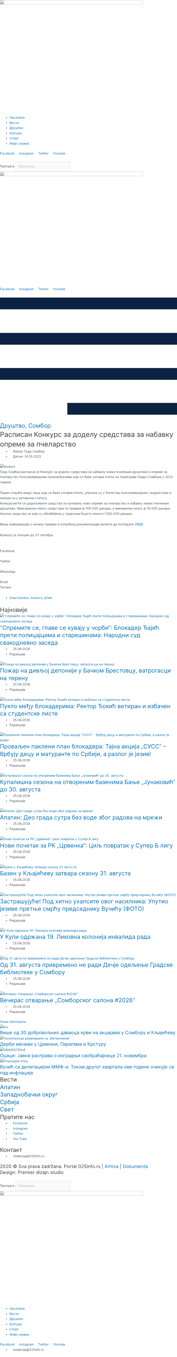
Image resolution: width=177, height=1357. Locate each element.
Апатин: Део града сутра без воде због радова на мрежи (81, 817)
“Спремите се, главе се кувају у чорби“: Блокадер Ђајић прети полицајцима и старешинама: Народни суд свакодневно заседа (79, 635)
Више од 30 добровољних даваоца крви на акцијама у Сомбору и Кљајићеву (87, 1032)
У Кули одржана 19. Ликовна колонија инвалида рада (75, 936)
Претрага (7, 166)
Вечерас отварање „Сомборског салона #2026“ (67, 1000)
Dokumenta (135, 1166)
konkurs (36, 598)
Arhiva (111, 1166)
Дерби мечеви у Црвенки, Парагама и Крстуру (53, 1044)
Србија (9, 1102)
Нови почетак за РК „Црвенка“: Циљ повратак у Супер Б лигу (86, 845)
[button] (88, 158)
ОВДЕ (139, 524)
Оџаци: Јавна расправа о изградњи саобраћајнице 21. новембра (73, 1055)
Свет (7, 1109)
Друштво (12, 425)
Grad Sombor (19, 598)
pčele (48, 598)
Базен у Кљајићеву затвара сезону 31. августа (65, 873)
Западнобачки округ (29, 1094)
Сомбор (39, 425)
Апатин (10, 1087)
